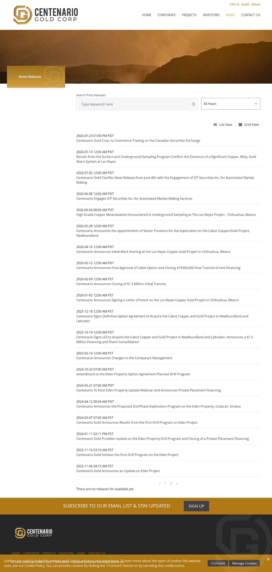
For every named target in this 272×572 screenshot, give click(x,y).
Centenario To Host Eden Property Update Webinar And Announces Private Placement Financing (148, 390)
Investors (211, 15)
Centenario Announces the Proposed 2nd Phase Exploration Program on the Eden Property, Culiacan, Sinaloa (158, 406)
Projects (189, 15)
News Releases (30, 76)
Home (146, 15)
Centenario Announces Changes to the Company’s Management (124, 358)
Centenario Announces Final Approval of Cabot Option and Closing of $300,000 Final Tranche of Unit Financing (158, 268)
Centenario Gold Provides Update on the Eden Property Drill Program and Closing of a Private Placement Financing (162, 438)
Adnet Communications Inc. (106, 562)
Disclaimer (62, 562)
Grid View (251, 124)
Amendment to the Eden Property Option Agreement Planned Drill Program (133, 374)
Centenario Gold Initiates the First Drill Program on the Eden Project (127, 455)
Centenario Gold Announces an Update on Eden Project (118, 471)
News (230, 15)
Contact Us (250, 15)
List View (225, 124)
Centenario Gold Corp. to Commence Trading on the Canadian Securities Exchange (138, 140)
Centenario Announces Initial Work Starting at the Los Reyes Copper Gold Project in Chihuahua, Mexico (153, 251)
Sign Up (196, 506)
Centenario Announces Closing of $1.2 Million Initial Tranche (121, 284)
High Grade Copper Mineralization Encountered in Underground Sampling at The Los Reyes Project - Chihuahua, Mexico (166, 214)
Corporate (167, 15)
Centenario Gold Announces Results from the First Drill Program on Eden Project (137, 422)
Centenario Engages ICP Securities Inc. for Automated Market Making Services (134, 198)
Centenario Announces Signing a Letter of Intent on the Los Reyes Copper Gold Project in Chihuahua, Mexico (157, 300)
